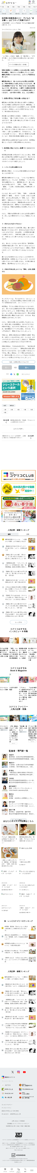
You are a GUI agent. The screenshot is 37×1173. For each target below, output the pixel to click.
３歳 (18, 409)
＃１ (23, 92)
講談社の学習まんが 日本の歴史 (10, 1111)
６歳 (5, 412)
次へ (27, 367)
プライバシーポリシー (23, 1123)
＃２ (27, 92)
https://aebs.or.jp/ (18, 1150)
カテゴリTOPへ (18, 429)
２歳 (11, 409)
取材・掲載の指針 (25, 1126)
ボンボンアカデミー (7, 1104)
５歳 (31, 409)
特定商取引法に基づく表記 (12, 1126)
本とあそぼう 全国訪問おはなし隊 (11, 1114)
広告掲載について (11, 1123)
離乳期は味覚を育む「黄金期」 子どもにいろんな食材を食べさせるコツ (23, 421)
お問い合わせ (15, 1121)
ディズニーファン (6, 1108)
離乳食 (12, 405)
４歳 (25, 409)
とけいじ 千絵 (16, 29)
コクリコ (13, 743)
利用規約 (22, 1121)
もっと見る (18, 622)
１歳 (5, 409)
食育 (5, 405)
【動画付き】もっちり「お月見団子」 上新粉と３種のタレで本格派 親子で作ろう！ (14, 436)
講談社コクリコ (4, 730)
